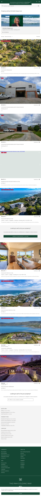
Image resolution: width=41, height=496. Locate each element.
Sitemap (3, 472)
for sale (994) (8, 422)
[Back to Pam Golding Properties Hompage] (20, 479)
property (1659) (7, 435)
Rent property (4, 453)
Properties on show (5, 456)
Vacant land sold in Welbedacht (7, 386)
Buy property (3, 451)
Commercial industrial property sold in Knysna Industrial (12, 107)
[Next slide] (40, 52)
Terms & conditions (5, 470)
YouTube (22, 467)
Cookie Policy (10, 490)
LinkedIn (22, 466)
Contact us (36, 67)
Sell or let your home (5, 454)
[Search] (37, 1)
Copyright (3, 469)
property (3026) (5, 432)
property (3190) (8, 430)
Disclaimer (3, 464)
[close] (30, 2)
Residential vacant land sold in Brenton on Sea (10, 181)
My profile (6, 32)
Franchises (22, 458)
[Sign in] (39, 1)
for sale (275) (7, 425)
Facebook (22, 462)
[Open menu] (2, 1)
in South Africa (5, 410)
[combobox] (9, 36)
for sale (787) (5, 423)
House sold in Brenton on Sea (7, 218)
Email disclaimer (4, 466)
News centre (23, 454)
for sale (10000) (8, 418)
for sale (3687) (8, 420)
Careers (22, 456)
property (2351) (6, 433)
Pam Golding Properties (25, 451)
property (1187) (6, 437)
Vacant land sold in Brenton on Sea (8, 310)
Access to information (5, 467)
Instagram (22, 464)
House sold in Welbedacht (6, 348)
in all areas (6, 414)
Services (22, 453)
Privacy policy (4, 462)
